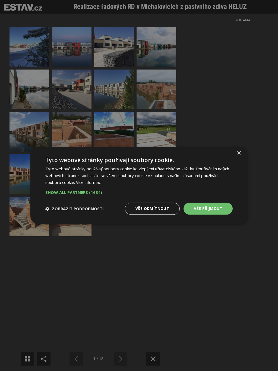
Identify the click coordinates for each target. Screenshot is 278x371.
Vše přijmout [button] (208, 208)
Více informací (89, 182)
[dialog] (139, 185)
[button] (139, 192)
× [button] (239, 153)
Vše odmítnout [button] (152, 208)
